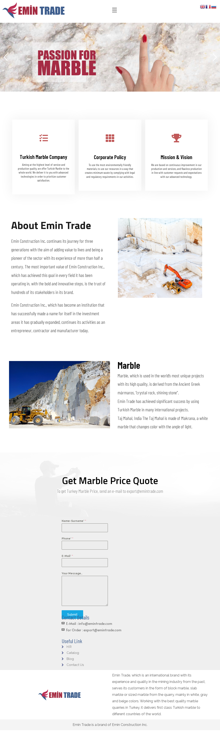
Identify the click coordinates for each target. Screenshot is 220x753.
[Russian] (214, 6)
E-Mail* (67, 556)
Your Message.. (72, 573)
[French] (208, 6)
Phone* (67, 538)
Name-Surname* (74, 520)
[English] (203, 6)
